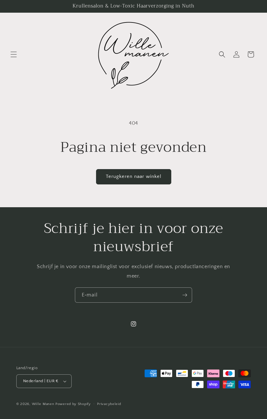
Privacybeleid (109, 404)
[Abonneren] (184, 295)
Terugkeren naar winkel (134, 176)
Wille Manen (43, 404)
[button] (14, 54)
